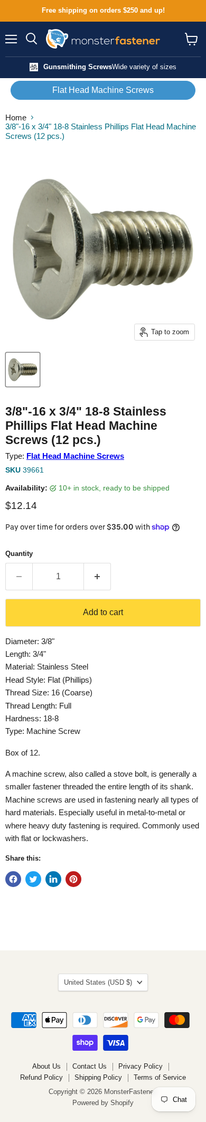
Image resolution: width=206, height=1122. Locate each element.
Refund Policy (41, 1077)
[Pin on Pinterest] (73, 879)
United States (98, 982)
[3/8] (23, 369)
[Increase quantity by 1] (97, 576)
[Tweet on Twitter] (33, 879)
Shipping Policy (98, 1077)
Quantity (19, 554)
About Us (46, 1066)
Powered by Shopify (103, 1103)
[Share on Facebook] (13, 879)
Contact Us (89, 1066)
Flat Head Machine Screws (103, 90)
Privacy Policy (140, 1066)
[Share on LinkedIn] (53, 879)
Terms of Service (160, 1077)
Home (15, 117)
